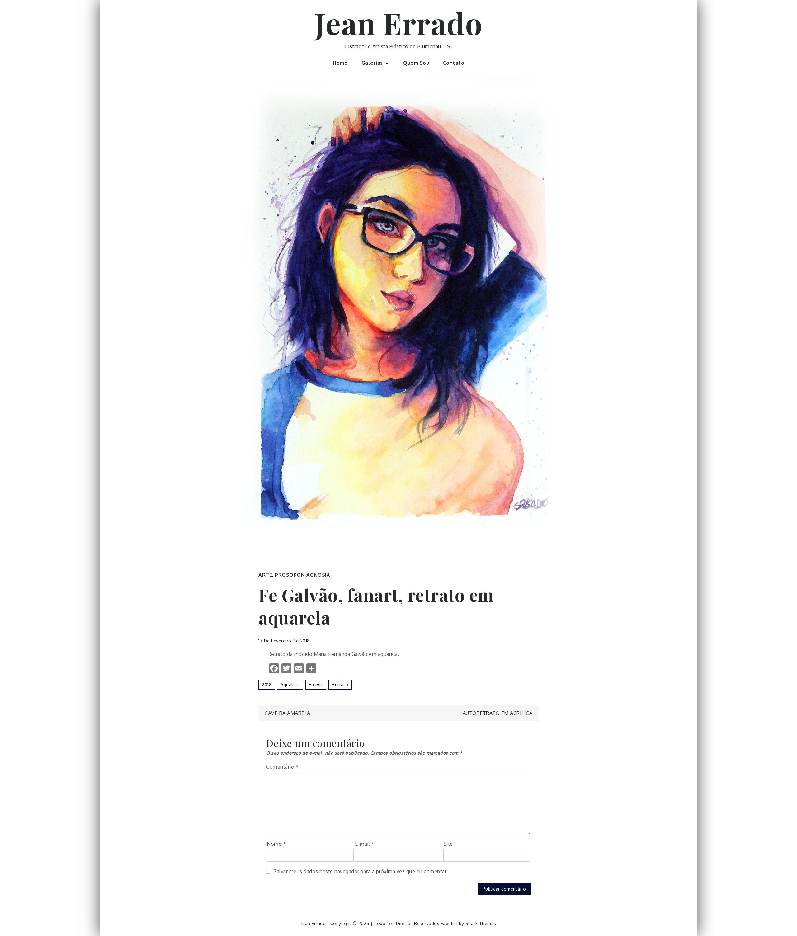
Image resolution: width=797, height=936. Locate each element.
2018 (266, 684)
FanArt (316, 684)
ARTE (265, 575)
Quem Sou (416, 63)
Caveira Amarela (287, 713)
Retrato (340, 684)
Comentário (282, 767)
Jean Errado (398, 23)
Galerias (372, 63)
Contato (454, 63)
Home (340, 63)
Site (448, 844)
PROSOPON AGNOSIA (302, 575)
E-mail (364, 844)
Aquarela (290, 684)
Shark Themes (480, 923)
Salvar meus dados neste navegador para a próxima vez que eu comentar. (360, 871)
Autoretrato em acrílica (498, 713)
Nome (276, 844)
